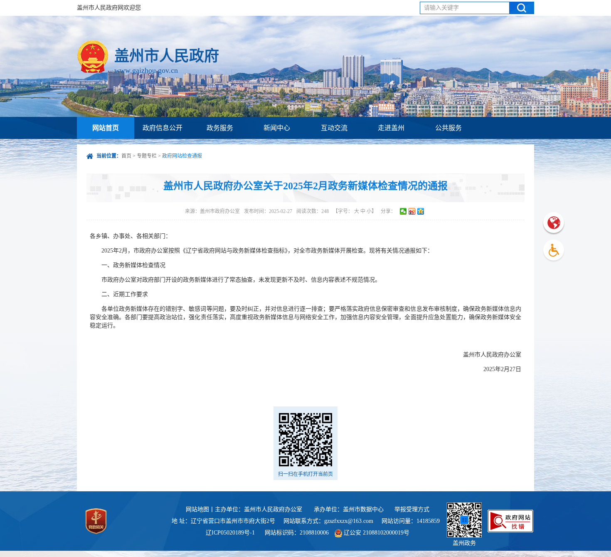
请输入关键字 (441, 8)
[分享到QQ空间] (420, 211)
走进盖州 (391, 127)
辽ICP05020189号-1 (231, 533)
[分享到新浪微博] (412, 211)
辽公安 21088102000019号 (375, 533)
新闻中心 (277, 127)
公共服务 (448, 127)
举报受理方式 (411, 509)
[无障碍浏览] (553, 251)
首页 (126, 156)
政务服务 (220, 127)
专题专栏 (147, 156)
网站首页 (105, 127)
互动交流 (334, 127)
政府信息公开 (162, 127)
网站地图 (197, 509)
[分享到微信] (403, 211)
